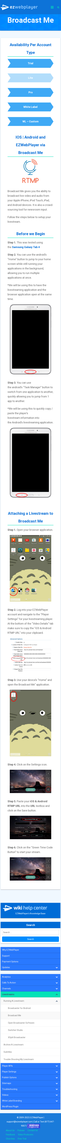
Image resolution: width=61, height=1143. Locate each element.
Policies (21, 1130)
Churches (10, 1139)
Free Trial (22, 1139)
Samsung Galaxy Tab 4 (26, 247)
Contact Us (33, 1130)
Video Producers (25, 1134)
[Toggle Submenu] (56, 967)
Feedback (10, 1134)
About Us (10, 1130)
